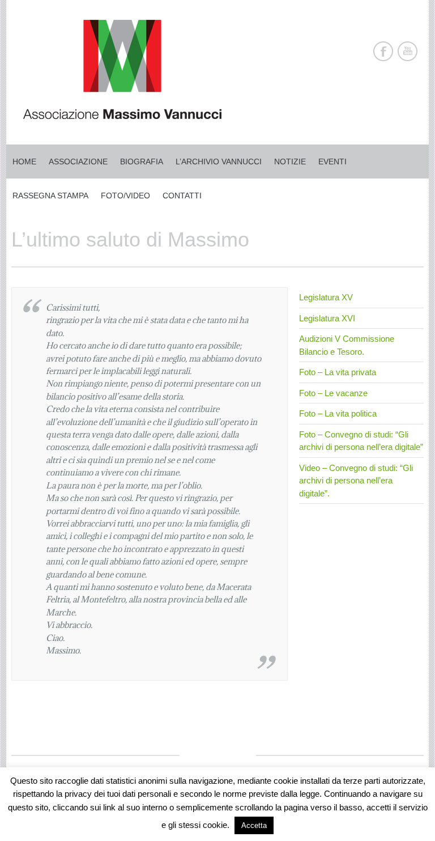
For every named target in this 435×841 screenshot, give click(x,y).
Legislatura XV (326, 297)
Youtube (407, 51)
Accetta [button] (254, 825)
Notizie (290, 161)
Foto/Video (125, 195)
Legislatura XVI (327, 318)
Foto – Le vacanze (333, 393)
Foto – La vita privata (337, 372)
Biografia (141, 161)
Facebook (383, 51)
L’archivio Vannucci (219, 161)
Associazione (78, 161)
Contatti (182, 195)
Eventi (332, 161)
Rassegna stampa (50, 195)
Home (24, 161)
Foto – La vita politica (338, 413)
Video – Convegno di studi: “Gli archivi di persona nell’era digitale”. (356, 480)
